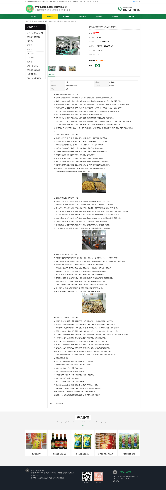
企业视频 (66, 16)
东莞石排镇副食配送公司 (82, 454)
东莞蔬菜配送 (32, 74)
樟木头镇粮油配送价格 (59, 454)
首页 (33, 21)
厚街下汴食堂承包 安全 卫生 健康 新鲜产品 (131, 454)
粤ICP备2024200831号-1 (50, 473)
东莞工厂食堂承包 (33, 37)
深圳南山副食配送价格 (36, 454)
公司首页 (33, 16)
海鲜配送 (30, 41)
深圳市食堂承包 (48, 21)
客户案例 (115, 16)
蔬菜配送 (30, 49)
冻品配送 (30, 57)
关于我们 (82, 16)
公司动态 (99, 16)
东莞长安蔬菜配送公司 (35, 33)
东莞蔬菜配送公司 (33, 70)
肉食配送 (30, 62)
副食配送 (30, 53)
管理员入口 (54, 478)
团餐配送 (30, 45)
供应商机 (50, 16)
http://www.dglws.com (56, 403)
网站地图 (61, 478)
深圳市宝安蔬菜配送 (34, 78)
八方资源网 (41, 478)
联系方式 (131, 16)
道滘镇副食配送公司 (106, 454)
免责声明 (48, 478)
